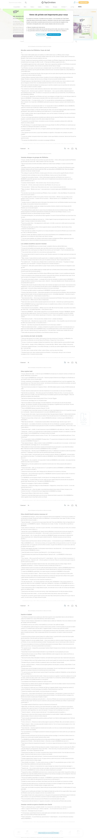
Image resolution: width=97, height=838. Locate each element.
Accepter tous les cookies (54, 34)
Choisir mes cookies (41, 34)
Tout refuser (48, 37)
